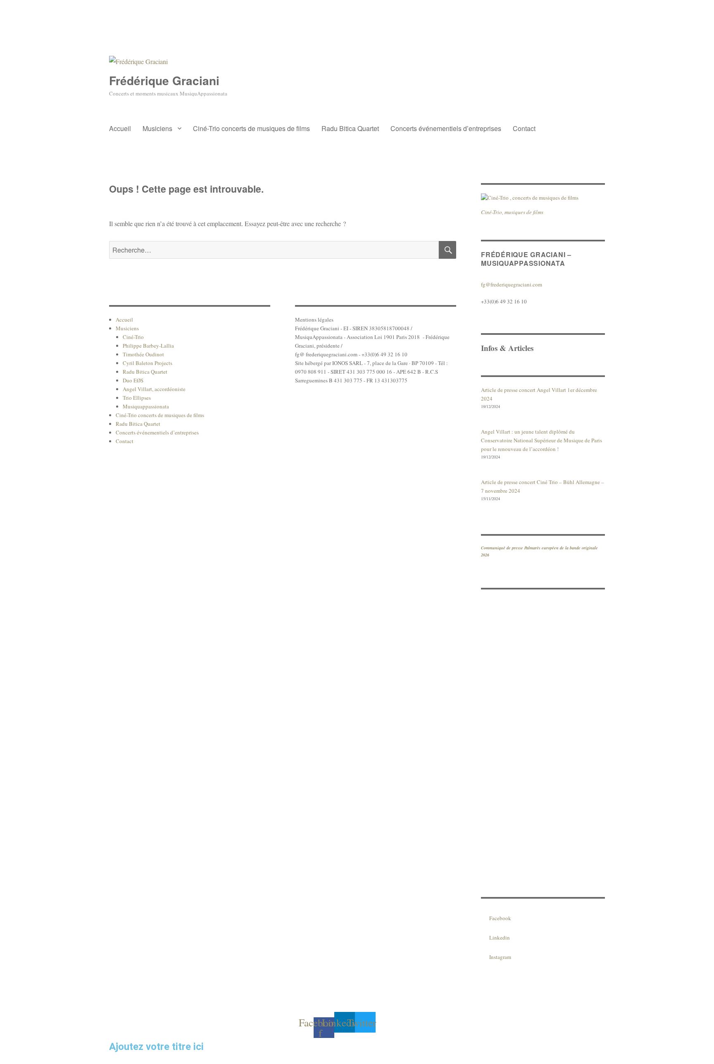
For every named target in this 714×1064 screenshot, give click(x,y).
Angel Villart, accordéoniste (154, 389)
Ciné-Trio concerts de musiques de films (251, 128)
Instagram (500, 957)
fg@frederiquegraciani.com (511, 284)
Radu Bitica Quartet (350, 128)
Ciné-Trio (133, 337)
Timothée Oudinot (143, 354)
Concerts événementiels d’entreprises (445, 128)
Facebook (500, 918)
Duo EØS (133, 380)
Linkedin (499, 937)
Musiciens (157, 128)
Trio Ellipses (137, 397)
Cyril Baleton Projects (147, 363)
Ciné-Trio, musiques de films (512, 212)
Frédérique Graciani (164, 80)
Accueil (120, 128)
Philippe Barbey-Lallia (148, 345)
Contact (524, 128)
